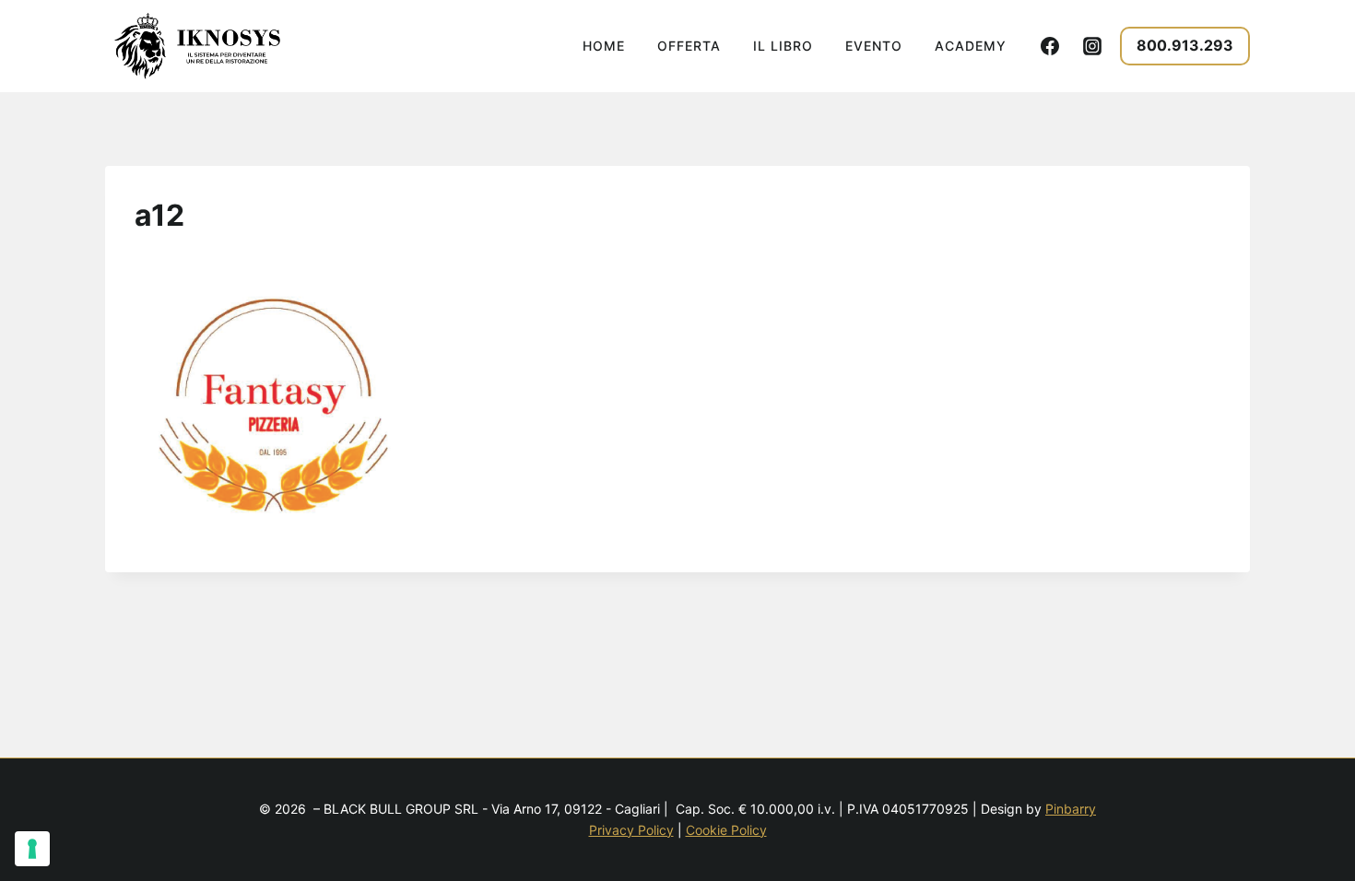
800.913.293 (1185, 45)
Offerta (689, 45)
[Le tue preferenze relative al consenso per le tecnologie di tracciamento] (32, 848)
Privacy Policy (631, 830)
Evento (873, 45)
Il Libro (783, 45)
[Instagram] (1092, 46)
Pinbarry (1070, 808)
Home (604, 45)
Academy (971, 45)
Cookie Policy (726, 830)
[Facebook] (1049, 46)
